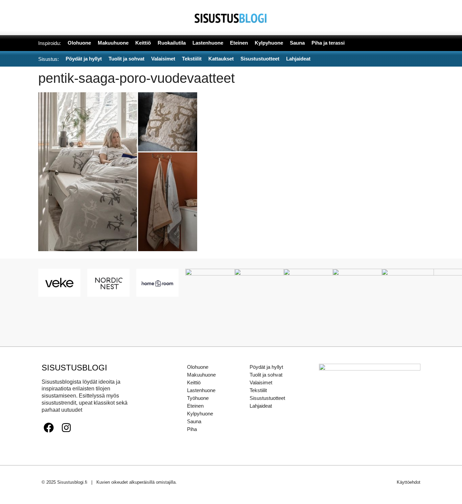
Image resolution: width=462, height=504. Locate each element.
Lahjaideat (261, 406)
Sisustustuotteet (267, 398)
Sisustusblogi (74, 367)
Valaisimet (261, 382)
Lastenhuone (201, 390)
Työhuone (198, 398)
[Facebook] (49, 428)
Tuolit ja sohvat (266, 375)
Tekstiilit (258, 390)
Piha (192, 429)
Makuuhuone (201, 375)
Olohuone (197, 367)
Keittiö (194, 382)
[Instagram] (66, 428)
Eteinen (195, 406)
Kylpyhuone (200, 413)
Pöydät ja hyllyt (266, 367)
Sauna (194, 421)
